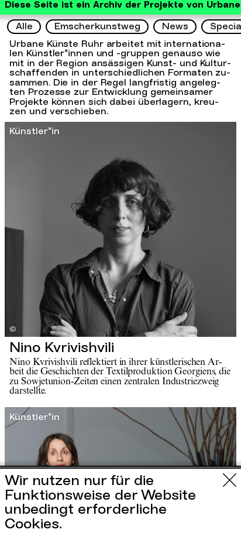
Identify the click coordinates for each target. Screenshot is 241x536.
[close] (229, 480)
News (175, 26)
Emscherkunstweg (97, 26)
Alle (24, 26)
